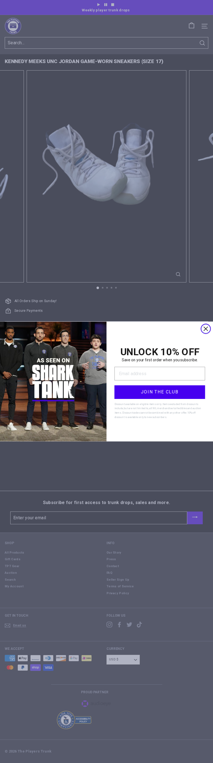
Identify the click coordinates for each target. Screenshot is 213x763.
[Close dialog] (206, 328)
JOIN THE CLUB (160, 392)
